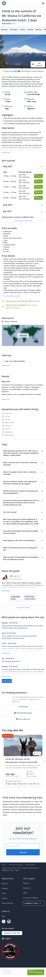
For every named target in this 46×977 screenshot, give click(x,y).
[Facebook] (3, 921)
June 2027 (7, 204)
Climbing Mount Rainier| (11, 801)
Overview (4, 29)
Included (30, 29)
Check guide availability (23, 221)
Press (4, 893)
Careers (4, 898)
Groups (22, 29)
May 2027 (7, 166)
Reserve (38, 176)
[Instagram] (9, 921)
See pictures (39, 64)
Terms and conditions (30, 898)
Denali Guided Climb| (27, 804)
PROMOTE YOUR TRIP (12, 933)
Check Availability (35, 972)
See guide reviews (23, 607)
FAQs (25, 893)
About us (5, 883)
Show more (6, 653)
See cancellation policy (11, 296)
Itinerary (38, 29)
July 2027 (7, 211)
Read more (6, 152)
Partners (5, 888)
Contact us (27, 888)
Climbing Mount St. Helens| (30, 801)
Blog (3, 916)
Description (14, 29)
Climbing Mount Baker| (26, 809)
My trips (26, 883)
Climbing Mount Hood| (27, 807)
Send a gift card (7, 903)
